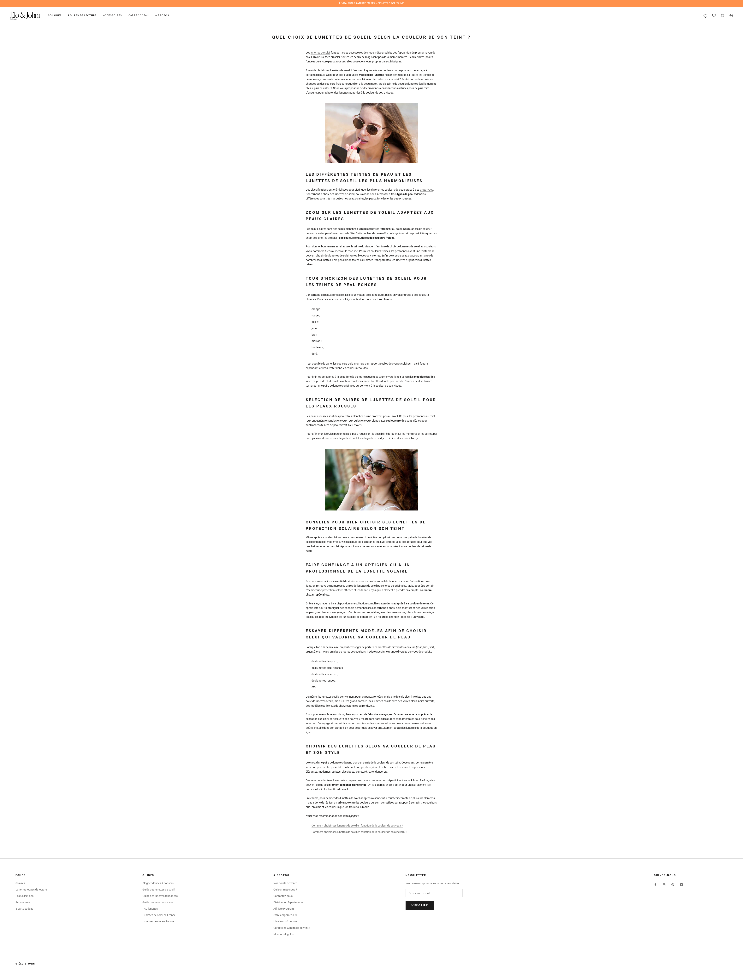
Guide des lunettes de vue (157, 902)
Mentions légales (283, 934)
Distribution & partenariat (288, 902)
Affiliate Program (283, 908)
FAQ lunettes (150, 908)
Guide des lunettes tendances (160, 895)
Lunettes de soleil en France (158, 915)
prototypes (426, 189)
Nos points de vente (285, 883)
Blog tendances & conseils (158, 883)
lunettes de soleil (320, 52)
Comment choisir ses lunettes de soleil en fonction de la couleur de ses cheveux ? (359, 831)
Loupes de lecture (82, 15)
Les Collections (24, 895)
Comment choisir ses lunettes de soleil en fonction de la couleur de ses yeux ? (357, 825)
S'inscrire (419, 905)
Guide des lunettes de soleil (158, 889)
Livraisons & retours (285, 921)
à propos (162, 15)
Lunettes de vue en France (158, 921)
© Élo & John (25, 964)
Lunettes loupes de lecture (31, 889)
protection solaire (332, 590)
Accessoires (112, 15)
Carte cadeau (138, 15)
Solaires (55, 15)
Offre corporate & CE (285, 915)
